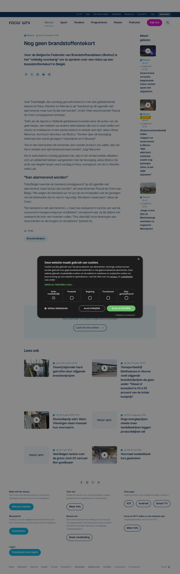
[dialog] (90, 287)
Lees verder (50, 279)
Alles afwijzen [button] (92, 308)
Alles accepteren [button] (121, 308)
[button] (90, 284)
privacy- (114, 276)
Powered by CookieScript (125, 315)
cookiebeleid (126, 276)
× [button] (138, 259)
